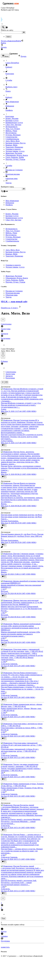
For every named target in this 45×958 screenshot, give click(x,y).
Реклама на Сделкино (14, 170)
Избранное (10, 106)
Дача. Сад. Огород (13, 129)
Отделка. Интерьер (13, 135)
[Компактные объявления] (3, 382)
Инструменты (11, 133)
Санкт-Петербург (12, 63)
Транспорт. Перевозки (14, 147)
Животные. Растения (14, 153)
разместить (5, 947)
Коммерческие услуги (14, 123)
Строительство (11, 137)
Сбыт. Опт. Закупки (13, 125)
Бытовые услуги (12, 120)
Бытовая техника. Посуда (16, 143)
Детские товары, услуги (15, 151)
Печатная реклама (13, 174)
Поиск (8, 91)
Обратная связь (12, 178)
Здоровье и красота (13, 149)
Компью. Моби (11, 145)
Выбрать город (11, 87)
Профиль (9, 110)
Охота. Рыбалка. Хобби (15, 157)
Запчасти (9, 376)
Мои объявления (12, 102)
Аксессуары (10, 374)
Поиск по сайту (7, 30)
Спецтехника (11, 372)
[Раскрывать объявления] (6, 382)
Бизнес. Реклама (12, 118)
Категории (10, 74)
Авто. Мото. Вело (13, 141)
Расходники (10, 378)
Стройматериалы (12, 139)
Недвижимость (11, 127)
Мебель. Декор (11, 131)
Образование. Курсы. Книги (17, 155)
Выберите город (7, 187)
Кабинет (9, 67)
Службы (9, 80)
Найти (8, 37)
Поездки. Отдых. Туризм (15, 159)
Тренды (9, 183)
